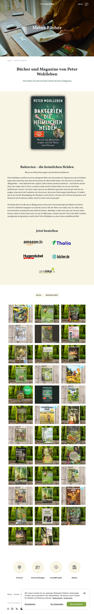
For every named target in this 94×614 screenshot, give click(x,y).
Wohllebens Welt (52, 295)
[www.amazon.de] (33, 242)
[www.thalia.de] (61, 242)
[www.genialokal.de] (47, 270)
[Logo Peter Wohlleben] (47, 4)
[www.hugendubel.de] (33, 256)
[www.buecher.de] (61, 256)
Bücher (38, 295)
